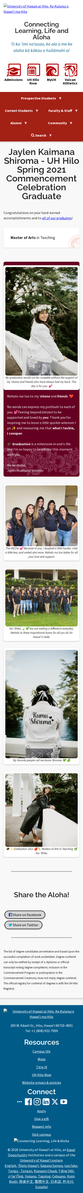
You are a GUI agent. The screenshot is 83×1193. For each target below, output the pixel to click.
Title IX (41, 1067)
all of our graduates (57, 218)
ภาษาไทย (15, 1176)
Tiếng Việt (66, 1171)
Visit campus (41, 1134)
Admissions (13, 79)
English (10, 1165)
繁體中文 (42, 1181)
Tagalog (44, 1176)
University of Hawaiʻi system (41, 1160)
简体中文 (26, 1181)
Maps (42, 1059)
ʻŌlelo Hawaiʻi (28, 1165)
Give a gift (41, 1119)
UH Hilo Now (33, 81)
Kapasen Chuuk (45, 1171)
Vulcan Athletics (70, 81)
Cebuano (59, 1176)
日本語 (55, 1181)
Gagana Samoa (51, 1165)
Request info (41, 1126)
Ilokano (31, 1176)
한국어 (68, 1181)
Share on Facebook (26, 914)
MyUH (51, 79)
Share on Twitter (25, 925)
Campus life (41, 1051)
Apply (41, 1111)
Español (41, 1187)
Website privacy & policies (41, 1082)
